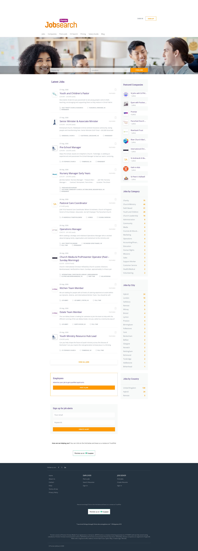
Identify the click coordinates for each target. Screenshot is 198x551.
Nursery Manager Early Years (75, 173)
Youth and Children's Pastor (74, 93)
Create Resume (122, 482)
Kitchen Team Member (72, 288)
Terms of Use (53, 489)
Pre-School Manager (70, 147)
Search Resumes (88, 482)
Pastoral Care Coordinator (73, 203)
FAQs (50, 486)
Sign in (140, 18)
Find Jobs (139, 70)
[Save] (113, 90)
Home (51, 476)
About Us (52, 479)
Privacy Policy (53, 492)
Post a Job (84, 388)
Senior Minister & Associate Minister (79, 121)
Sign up (151, 19)
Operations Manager (70, 229)
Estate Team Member (71, 312)
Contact (51, 482)
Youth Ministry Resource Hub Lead (78, 336)
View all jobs (84, 362)
